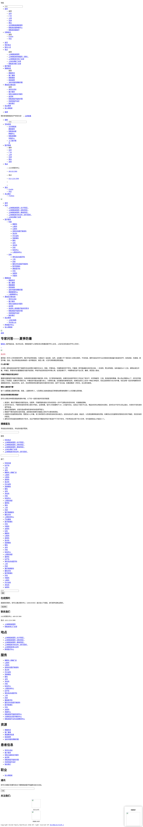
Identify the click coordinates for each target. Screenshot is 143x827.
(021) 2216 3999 (14, 178)
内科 (14, 247)
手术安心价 (12, 322)
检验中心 (15, 250)
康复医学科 (16, 268)
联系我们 (12, 103)
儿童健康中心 (13, 294)
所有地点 (8, 440)
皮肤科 (7, 479)
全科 (14, 243)
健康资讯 (12, 73)
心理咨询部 (8, 500)
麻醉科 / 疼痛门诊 (11, 472)
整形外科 (8, 514)
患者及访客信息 (10, 85)
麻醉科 (14, 224)
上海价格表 (12, 320)
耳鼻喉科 (15, 238)
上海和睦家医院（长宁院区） (19, 208)
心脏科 (14, 226)
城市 (6, 9)
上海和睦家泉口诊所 (12, 647)
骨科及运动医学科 (18, 257)
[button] (73, 120)
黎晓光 (3, 344)
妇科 (10, 254)
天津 (10, 20)
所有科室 (8, 463)
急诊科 (14, 233)
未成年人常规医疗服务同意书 (19, 308)
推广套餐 (12, 75)
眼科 (14, 240)
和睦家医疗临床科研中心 (13, 714)
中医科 (14, 275)
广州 (10, 16)
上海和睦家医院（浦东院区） (19, 210)
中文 (10, 39)
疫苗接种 (12, 80)
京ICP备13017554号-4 (57, 825)
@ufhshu (11, 196)
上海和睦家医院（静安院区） (19, 212)
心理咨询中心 (17, 252)
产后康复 (8, 519)
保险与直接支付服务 (16, 94)
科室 (10, 222)
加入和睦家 (8, 108)
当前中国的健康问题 (16, 82)
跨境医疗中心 (9, 325)
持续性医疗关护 (14, 101)
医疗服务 (8, 66)
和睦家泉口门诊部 (11, 626)
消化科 (14, 245)
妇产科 (7, 465)
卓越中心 (8, 712)
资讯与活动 (12, 89)
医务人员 (8, 47)
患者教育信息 (9, 734)
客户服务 (12, 92)
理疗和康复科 (9, 512)
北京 (10, 13)
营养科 (7, 503)
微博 (6, 112)
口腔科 (14, 229)
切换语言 (8, 32)
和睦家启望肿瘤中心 (16, 27)
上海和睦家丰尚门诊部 (16, 59)
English (11, 36)
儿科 (14, 259)
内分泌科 (15, 236)
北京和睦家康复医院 (16, 25)
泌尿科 (14, 273)
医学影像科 (16, 266)
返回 (2, 333)
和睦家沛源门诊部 (15, 63)
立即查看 (28, 116)
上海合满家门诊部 (15, 61)
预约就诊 (8, 45)
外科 (14, 271)
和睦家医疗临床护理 (16, 99)
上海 (10, 18)
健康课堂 (12, 78)
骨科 (6, 505)
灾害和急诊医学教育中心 (13, 716)
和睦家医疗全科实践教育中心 (15, 719)
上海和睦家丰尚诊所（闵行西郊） (20, 215)
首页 (6, 42)
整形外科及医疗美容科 (20, 264)
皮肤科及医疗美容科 (19, 231)
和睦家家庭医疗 (14, 30)
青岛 (10, 23)
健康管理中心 (13, 292)
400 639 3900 (13, 171)
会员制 (11, 96)
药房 (14, 261)
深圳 (10, 162)
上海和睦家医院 (14, 54)
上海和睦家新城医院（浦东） (19, 56)
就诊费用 (8, 106)
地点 (6, 49)
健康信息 (8, 68)
